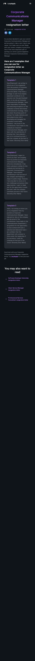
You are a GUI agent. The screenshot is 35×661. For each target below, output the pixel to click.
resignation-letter (20, 29)
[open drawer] (30, 3)
